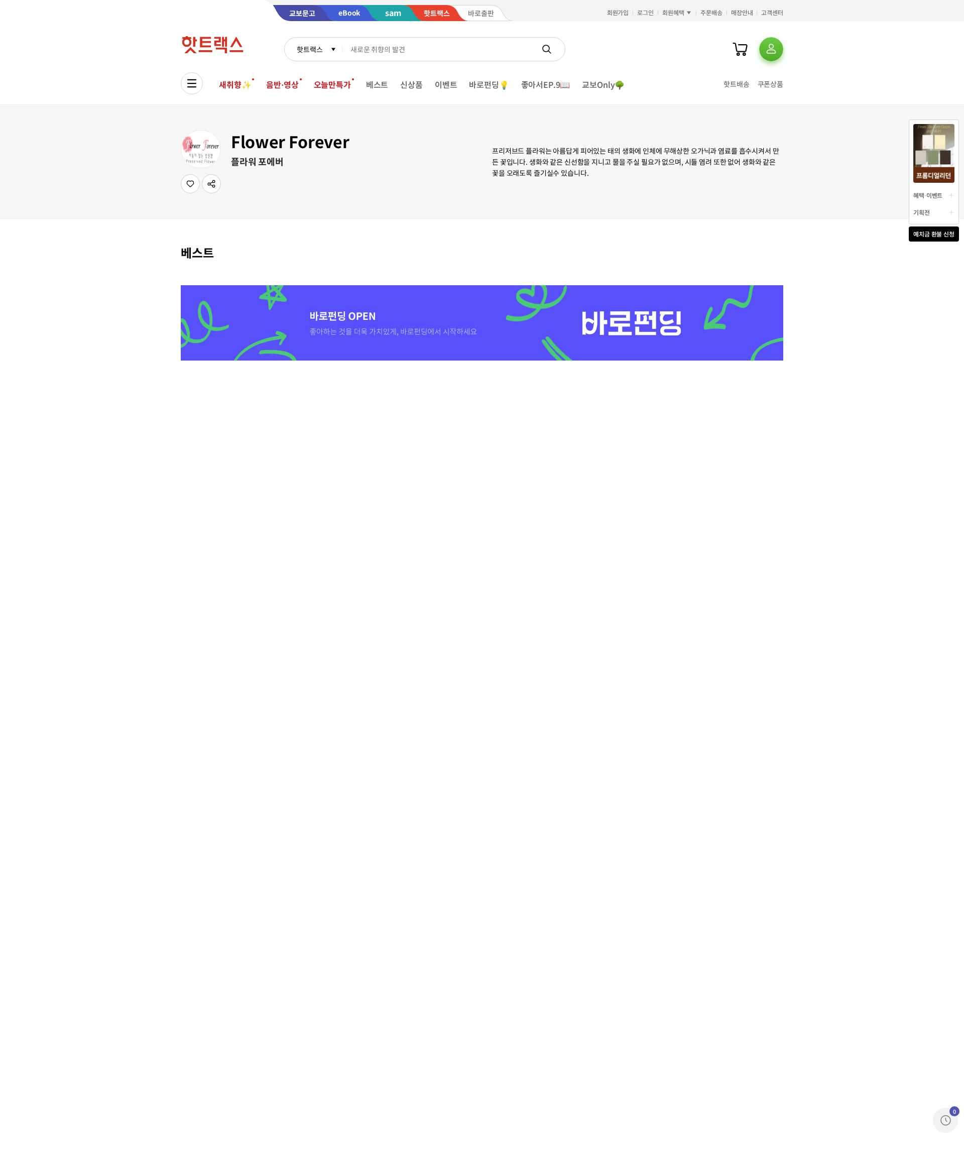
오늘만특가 (332, 84)
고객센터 (772, 12)
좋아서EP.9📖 (545, 84)
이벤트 (446, 84)
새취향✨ (235, 84)
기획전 (921, 212)
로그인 (645, 12)
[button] (211, 183)
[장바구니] (740, 49)
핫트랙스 (309, 49)
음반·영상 (282, 84)
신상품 (411, 84)
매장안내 (742, 12)
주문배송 (711, 12)
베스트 (377, 84)
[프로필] (771, 49)
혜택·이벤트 (927, 195)
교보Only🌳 (603, 84)
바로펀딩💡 (489, 84)
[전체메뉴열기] (192, 83)
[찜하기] (190, 183)
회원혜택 (673, 12)
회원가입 (618, 12)
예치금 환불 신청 (933, 233)
